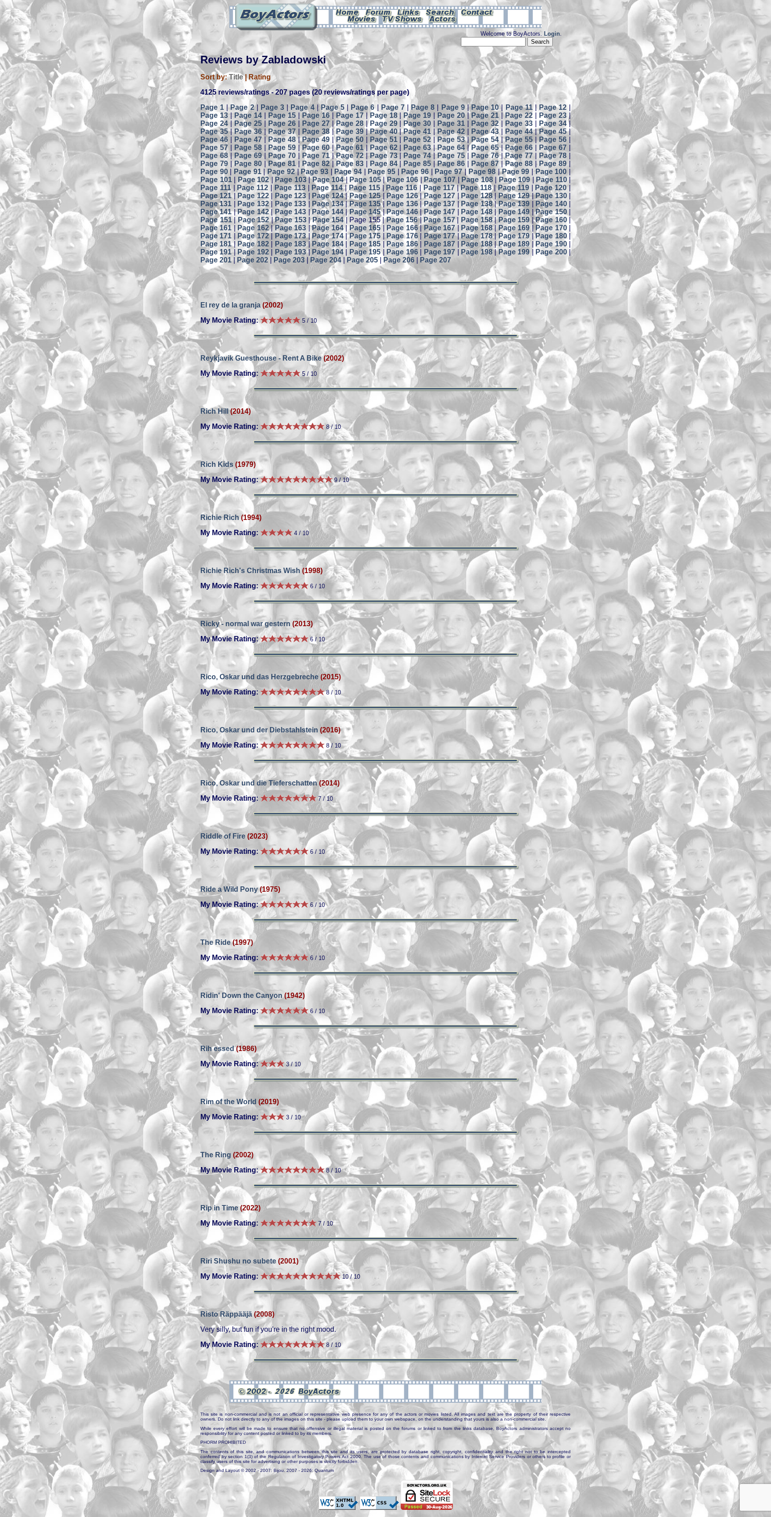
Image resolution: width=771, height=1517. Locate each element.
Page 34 (553, 123)
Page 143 (290, 212)
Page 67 (553, 147)
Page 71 (316, 155)
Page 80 (248, 163)
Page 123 (290, 195)
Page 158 (477, 220)
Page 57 (214, 147)
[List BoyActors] (443, 18)
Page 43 (485, 131)
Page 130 (551, 195)
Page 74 (417, 155)
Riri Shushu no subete (238, 1261)
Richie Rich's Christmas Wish (250, 570)
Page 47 (248, 139)
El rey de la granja (230, 305)
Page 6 (362, 107)
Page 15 (282, 115)
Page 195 (365, 252)
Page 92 (281, 171)
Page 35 (214, 131)
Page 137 (439, 204)
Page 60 (316, 147)
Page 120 (551, 187)
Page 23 (553, 115)
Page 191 (216, 252)
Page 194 (327, 252)
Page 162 (253, 228)
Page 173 (290, 236)
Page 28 (350, 123)
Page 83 (350, 163)
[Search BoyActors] (440, 11)
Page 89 (553, 163)
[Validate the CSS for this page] (379, 1505)
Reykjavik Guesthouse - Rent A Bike (261, 358)
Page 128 (476, 195)
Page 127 (439, 195)
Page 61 (350, 147)
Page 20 (451, 115)
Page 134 (327, 204)
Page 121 (216, 195)
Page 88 (519, 163)
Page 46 (214, 139)
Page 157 (439, 220)
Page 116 (401, 187)
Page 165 (365, 228)
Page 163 (290, 228)
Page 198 (476, 252)
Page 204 (325, 260)
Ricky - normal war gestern (245, 624)
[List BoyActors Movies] (361, 18)
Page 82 (316, 163)
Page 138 (476, 204)
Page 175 (365, 236)
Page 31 (451, 123)
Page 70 (282, 155)
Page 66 (519, 147)
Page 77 (519, 155)
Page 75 (451, 155)
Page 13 (214, 115)
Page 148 (476, 212)
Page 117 (439, 187)
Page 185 (365, 244)
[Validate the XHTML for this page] (338, 1505)
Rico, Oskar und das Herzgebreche (259, 677)
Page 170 (551, 228)
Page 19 (417, 115)
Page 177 (439, 236)
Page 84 (384, 163)
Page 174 (327, 236)
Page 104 (328, 179)
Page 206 (399, 260)
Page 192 (253, 252)
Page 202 (252, 260)
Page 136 (402, 204)
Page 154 (328, 220)
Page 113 (290, 187)
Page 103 (291, 179)
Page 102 (253, 179)
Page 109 (515, 179)
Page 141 (216, 212)
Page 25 (248, 123)
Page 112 (252, 187)
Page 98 (482, 171)
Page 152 (253, 220)
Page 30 (417, 123)
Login (552, 33)
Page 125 (365, 195)
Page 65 (485, 147)
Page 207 (435, 260)
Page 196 (402, 252)
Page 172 (253, 236)
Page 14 (248, 115)
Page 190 (551, 244)
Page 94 (348, 171)
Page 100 (551, 171)
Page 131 (216, 204)
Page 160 (551, 220)
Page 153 (291, 220)
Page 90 (214, 171)
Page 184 (327, 244)
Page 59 (282, 147)
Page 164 (327, 228)
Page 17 (350, 115)
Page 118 (476, 187)
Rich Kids (217, 464)
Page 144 (327, 212)
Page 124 (327, 195)
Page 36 (248, 131)
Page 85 (417, 163)
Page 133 (290, 204)
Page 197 (439, 252)
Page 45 (553, 131)
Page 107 (440, 179)
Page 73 (384, 155)
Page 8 (423, 107)
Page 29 (384, 123)
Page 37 (282, 131)
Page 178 (476, 236)
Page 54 (485, 139)
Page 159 (514, 220)
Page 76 (485, 155)
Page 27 (316, 123)
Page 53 (451, 139)
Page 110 (551, 179)
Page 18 (384, 115)
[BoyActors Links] (408, 11)
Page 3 (272, 107)
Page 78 (553, 155)
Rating (260, 77)
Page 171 (216, 236)
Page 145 (365, 212)
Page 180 (551, 236)
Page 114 (327, 187)
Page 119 (513, 187)
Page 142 (253, 212)
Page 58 (248, 147)
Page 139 (514, 204)
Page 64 (451, 147)
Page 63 (417, 147)
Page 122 (253, 195)
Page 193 (290, 252)
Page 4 (302, 107)
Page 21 (485, 115)
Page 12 (553, 107)
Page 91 (247, 171)
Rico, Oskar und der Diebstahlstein (259, 730)
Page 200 (551, 252)
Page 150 (551, 212)
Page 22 (519, 115)
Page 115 (364, 187)
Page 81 (282, 163)
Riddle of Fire (222, 836)
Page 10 (485, 107)
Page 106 (403, 179)
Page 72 (350, 155)
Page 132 (253, 204)
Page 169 (514, 228)
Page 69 (248, 155)
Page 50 (350, 139)
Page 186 (402, 244)
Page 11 (519, 107)
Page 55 (519, 139)
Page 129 (514, 195)
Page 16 (316, 115)
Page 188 (476, 244)
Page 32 (485, 123)
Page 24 (214, 123)
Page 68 (214, 155)
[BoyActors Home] (347, 11)
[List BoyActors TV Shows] (402, 18)
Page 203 (289, 260)
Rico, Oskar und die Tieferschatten (258, 783)
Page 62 (384, 147)
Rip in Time (219, 1208)
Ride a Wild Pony (229, 889)
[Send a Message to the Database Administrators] (477, 11)
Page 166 (402, 228)
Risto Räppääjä (226, 1314)
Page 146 (402, 212)
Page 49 (316, 139)
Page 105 (365, 179)
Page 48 (282, 139)
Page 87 (485, 163)
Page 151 (216, 220)
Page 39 (350, 131)
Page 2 (242, 107)
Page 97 (448, 171)
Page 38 (316, 131)
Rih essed (217, 1048)
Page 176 (402, 236)
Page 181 (216, 244)
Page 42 (451, 131)
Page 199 (514, 252)
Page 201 (216, 260)
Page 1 (212, 107)
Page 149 (514, 212)
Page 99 (516, 171)
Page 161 (216, 228)
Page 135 (365, 204)
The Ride (215, 942)
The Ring (215, 1155)
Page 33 (519, 123)
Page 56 (553, 139)
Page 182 (253, 244)
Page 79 (214, 163)
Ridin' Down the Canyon (242, 995)
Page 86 (451, 163)
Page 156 (402, 220)
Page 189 (514, 244)
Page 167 (439, 228)
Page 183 (290, 244)
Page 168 (476, 228)
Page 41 (417, 131)
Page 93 (314, 171)
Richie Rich (219, 517)
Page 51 (384, 139)
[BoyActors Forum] (378, 11)
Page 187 (439, 244)
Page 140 (551, 204)
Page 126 (402, 195)
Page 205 (362, 260)
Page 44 (519, 131)
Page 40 (384, 131)
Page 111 (215, 187)
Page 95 (381, 171)
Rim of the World (228, 1102)
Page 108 (477, 179)
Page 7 (393, 107)
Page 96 (415, 171)
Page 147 (439, 212)
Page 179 (514, 236)
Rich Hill (214, 411)
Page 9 (453, 107)
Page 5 (332, 107)
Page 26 (282, 123)
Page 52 (417, 139)
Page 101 (216, 179)
